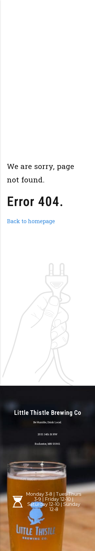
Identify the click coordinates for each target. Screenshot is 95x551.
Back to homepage (31, 221)
